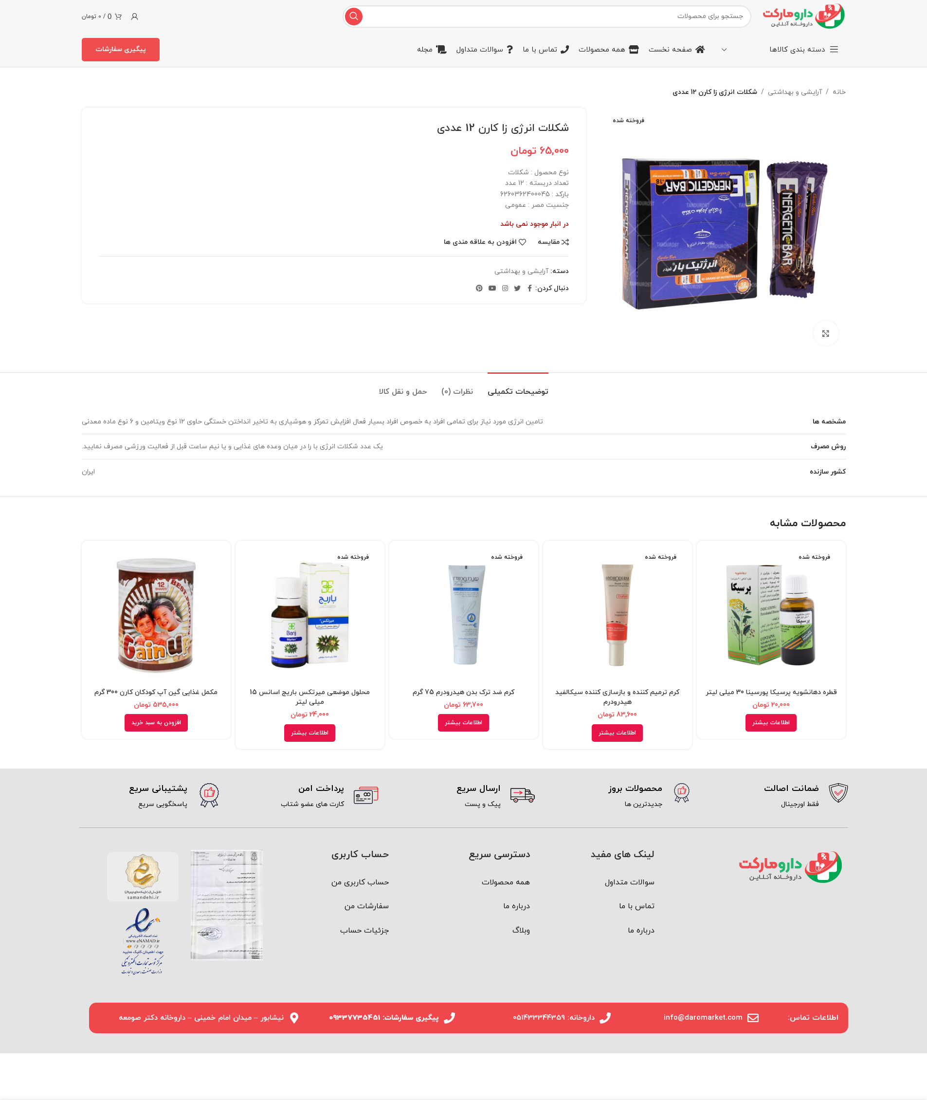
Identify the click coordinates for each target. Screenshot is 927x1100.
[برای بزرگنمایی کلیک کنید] (826, 333)
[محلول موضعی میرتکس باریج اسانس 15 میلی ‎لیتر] (310, 615)
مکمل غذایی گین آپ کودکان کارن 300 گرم (156, 692)
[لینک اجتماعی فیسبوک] (529, 289)
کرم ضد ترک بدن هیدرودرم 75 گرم (463, 692)
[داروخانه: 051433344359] (605, 1018)
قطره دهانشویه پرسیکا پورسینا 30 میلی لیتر (771, 692)
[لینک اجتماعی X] (517, 289)
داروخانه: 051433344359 (554, 1018)
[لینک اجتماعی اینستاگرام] (505, 289)
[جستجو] (354, 16)
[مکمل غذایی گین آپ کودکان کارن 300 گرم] (156, 615)
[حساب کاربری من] (135, 16)
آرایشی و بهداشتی (795, 92)
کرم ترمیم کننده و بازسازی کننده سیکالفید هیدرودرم (617, 697)
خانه (839, 92)
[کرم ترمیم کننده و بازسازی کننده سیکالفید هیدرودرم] (617, 615)
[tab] (518, 387)
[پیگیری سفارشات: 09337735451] (449, 1018)
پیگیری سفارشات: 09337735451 (384, 1018)
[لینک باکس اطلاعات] (777, 796)
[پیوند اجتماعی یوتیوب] (492, 289)
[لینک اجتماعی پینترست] (479, 289)
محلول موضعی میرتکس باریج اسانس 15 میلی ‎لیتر (310, 697)
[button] (156, 723)
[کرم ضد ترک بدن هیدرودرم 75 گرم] (464, 615)
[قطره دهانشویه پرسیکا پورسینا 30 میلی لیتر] (771, 615)
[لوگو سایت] (803, 15)
